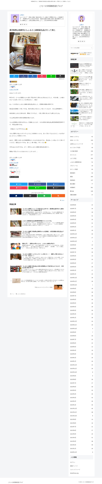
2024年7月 (81, 296)
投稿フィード (74, 466)
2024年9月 (81, 288)
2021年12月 (81, 408)
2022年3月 (81, 397)
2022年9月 (81, 376)
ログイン (72, 462)
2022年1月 (81, 405)
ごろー (22, 15)
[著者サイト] (21, 24)
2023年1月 (81, 361)
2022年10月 (81, 372)
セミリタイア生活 (81, 147)
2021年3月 (81, 441)
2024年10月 (81, 285)
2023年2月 (81, 357)
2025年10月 (81, 241)
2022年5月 (81, 390)
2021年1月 (81, 448)
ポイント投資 (81, 169)
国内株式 (81, 173)
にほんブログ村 (14, 89)
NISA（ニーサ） (81, 140)
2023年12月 (81, 321)
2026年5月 (81, 216)
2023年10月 (81, 328)
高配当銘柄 (81, 194)
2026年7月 (81, 208)
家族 (81, 176)
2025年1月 (81, 274)
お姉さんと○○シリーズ (81, 144)
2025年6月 (81, 256)
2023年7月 (81, 339)
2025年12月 (81, 234)
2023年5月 (81, 346)
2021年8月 (81, 423)
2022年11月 (81, 368)
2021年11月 (81, 412)
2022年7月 (81, 383)
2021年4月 (81, 437)
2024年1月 (81, 317)
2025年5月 (81, 259)
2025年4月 (81, 263)
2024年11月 (81, 281)
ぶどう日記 (81, 158)
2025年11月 (81, 237)
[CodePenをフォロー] (22, 24)
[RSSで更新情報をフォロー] (26, 24)
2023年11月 (81, 325)
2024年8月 (81, 292)
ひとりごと (81, 155)
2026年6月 (81, 212)
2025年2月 (81, 270)
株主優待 (81, 184)
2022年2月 (81, 401)
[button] (92, 48)
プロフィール (81, 165)
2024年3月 (81, 310)
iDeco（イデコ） (81, 136)
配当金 (81, 191)
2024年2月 (81, 314)
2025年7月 (81, 252)
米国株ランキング (14, 167)
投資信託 (81, 180)
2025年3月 (81, 266)
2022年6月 (81, 386)
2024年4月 (81, 306)
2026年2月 (81, 226)
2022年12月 (81, 365)
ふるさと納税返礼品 (14, 176)
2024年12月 (81, 277)
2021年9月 (81, 419)
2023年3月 (81, 354)
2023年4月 (81, 350)
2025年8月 (81, 248)
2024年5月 (81, 303)
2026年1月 (81, 230)
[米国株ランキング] (13, 165)
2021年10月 (81, 415)
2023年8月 (81, 335)
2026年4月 (81, 219)
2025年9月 (81, 245)
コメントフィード (75, 469)
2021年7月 (81, 426)
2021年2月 (81, 445)
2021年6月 (81, 430)
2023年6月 (81, 343)
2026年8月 (81, 205)
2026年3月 (81, 223)
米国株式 (81, 187)
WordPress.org (74, 473)
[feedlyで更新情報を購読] (24, 24)
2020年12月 (81, 452)
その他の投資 (81, 151)
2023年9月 (81, 332)
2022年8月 (81, 379)
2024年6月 (81, 299)
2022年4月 (81, 394)
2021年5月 (81, 434)
